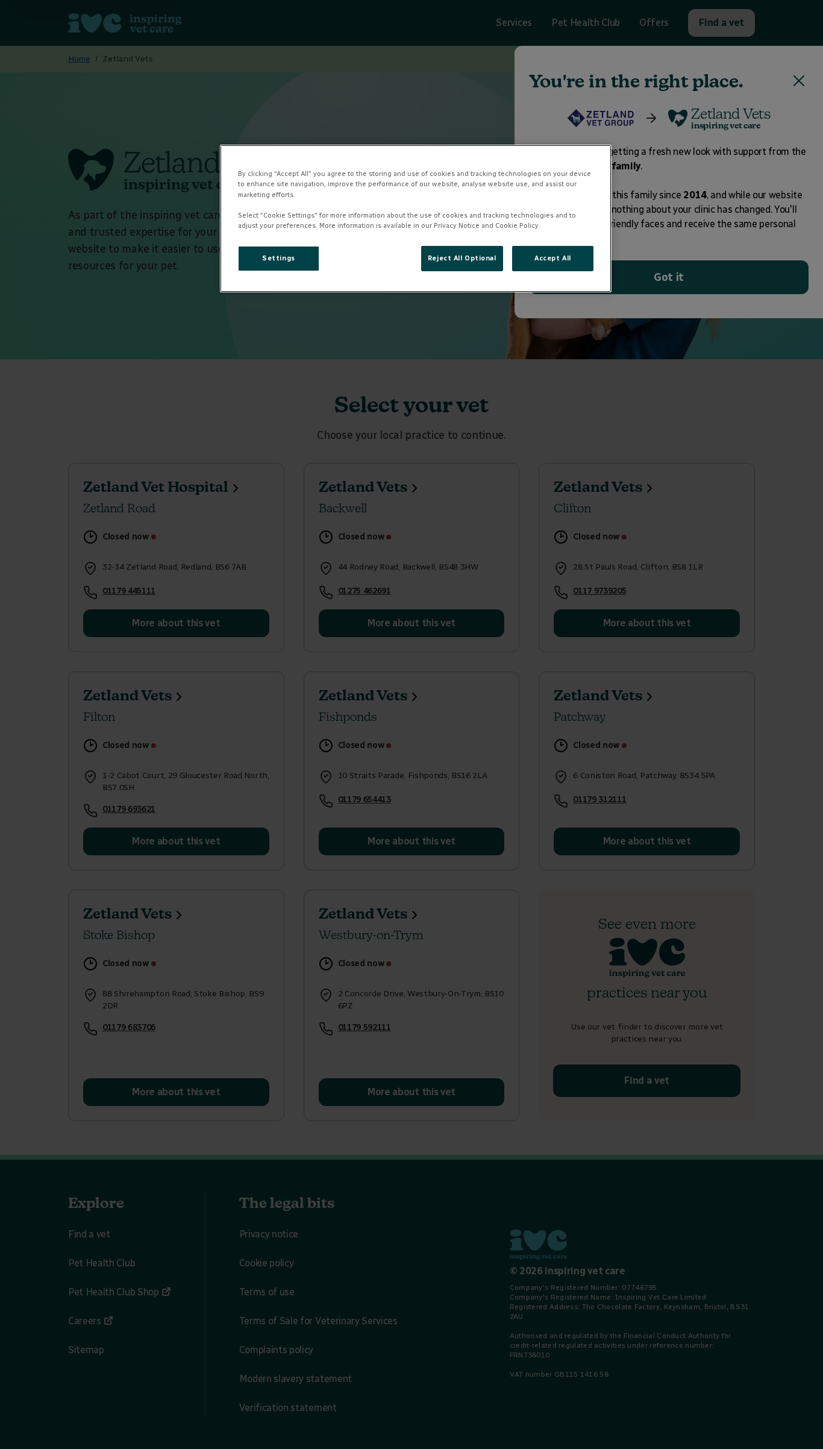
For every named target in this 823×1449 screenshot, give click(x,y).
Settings (278, 258)
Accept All (552, 258)
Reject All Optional (462, 258)
